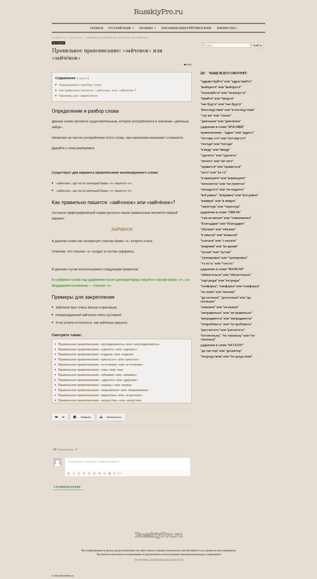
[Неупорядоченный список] (94, 473)
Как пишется (76, 37)
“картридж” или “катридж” (220, 280)
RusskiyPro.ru (59, 37)
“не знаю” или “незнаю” (218, 292)
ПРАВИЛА (146, 28)
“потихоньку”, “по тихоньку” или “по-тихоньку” (228, 337)
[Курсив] (73, 473)
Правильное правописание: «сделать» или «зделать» (97, 349)
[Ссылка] (109, 473)
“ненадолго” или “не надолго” (223, 189)
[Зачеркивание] (84, 473)
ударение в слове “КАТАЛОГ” (222, 345)
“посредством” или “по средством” (226, 356)
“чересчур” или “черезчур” (220, 206)
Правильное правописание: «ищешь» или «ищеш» (95, 385)
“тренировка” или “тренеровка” (224, 258)
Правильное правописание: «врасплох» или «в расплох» (100, 395)
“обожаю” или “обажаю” (218, 229)
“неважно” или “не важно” (220, 307)
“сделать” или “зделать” (219, 155)
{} (114, 473)
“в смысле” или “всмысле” (219, 235)
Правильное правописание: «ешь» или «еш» (91, 369)
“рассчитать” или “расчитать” (223, 330)
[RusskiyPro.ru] (158, 12)
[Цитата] (99, 473)
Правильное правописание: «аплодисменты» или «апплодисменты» (109, 344)
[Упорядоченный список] (89, 473)
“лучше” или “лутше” (216, 252)
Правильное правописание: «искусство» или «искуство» (100, 400)
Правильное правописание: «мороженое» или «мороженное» (103, 390)
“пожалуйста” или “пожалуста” (223, 93)
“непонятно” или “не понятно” (223, 184)
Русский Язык (119, 28)
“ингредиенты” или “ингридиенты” (226, 318)
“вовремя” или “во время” (219, 246)
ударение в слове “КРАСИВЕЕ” (222, 127)
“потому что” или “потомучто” (223, 138)
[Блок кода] (104, 473)
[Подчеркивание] (78, 473)
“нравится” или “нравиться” (221, 167)
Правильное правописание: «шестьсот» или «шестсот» (99, 359)
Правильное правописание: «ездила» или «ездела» (96, 354)
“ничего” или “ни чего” (217, 161)
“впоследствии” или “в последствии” (228, 110)
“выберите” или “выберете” (221, 87)
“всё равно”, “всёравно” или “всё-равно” (230, 195)
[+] (120, 473)
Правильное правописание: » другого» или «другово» (98, 380)
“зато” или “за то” (214, 172)
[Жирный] (68, 473)
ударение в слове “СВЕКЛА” (221, 212)
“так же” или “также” (216, 115)
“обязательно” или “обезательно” (226, 275)
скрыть (83, 78)
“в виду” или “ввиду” (215, 150)
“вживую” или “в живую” (218, 201)
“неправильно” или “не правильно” (226, 313)
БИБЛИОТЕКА (227, 28)
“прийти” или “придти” (217, 98)
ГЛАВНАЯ (96, 28)
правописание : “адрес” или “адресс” (227, 132)
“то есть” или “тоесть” (217, 263)
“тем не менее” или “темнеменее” (226, 218)
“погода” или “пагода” (217, 144)
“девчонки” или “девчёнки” (221, 121)
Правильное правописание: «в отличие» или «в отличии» (100, 364)
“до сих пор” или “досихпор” (221, 351)
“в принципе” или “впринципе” (223, 178)
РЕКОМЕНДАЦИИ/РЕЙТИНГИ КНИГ (186, 28)
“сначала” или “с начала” (218, 241)
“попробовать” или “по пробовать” (226, 324)
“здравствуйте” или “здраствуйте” (226, 81)
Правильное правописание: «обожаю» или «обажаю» (97, 375)
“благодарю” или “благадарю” (223, 224)
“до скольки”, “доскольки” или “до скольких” (226, 299)
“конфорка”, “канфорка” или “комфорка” (230, 286)
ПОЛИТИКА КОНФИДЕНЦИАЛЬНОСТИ (158, 560)
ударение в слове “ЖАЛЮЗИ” (222, 269)
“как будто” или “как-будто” (221, 104)
